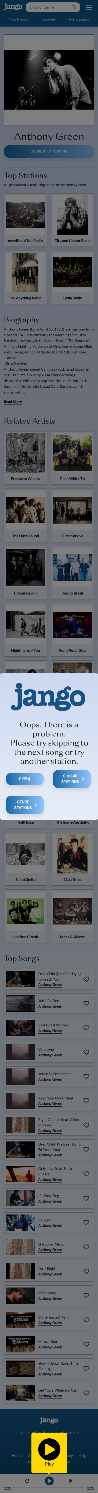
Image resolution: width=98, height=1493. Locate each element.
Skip (23, 779)
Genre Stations (23, 805)
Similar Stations (70, 779)
